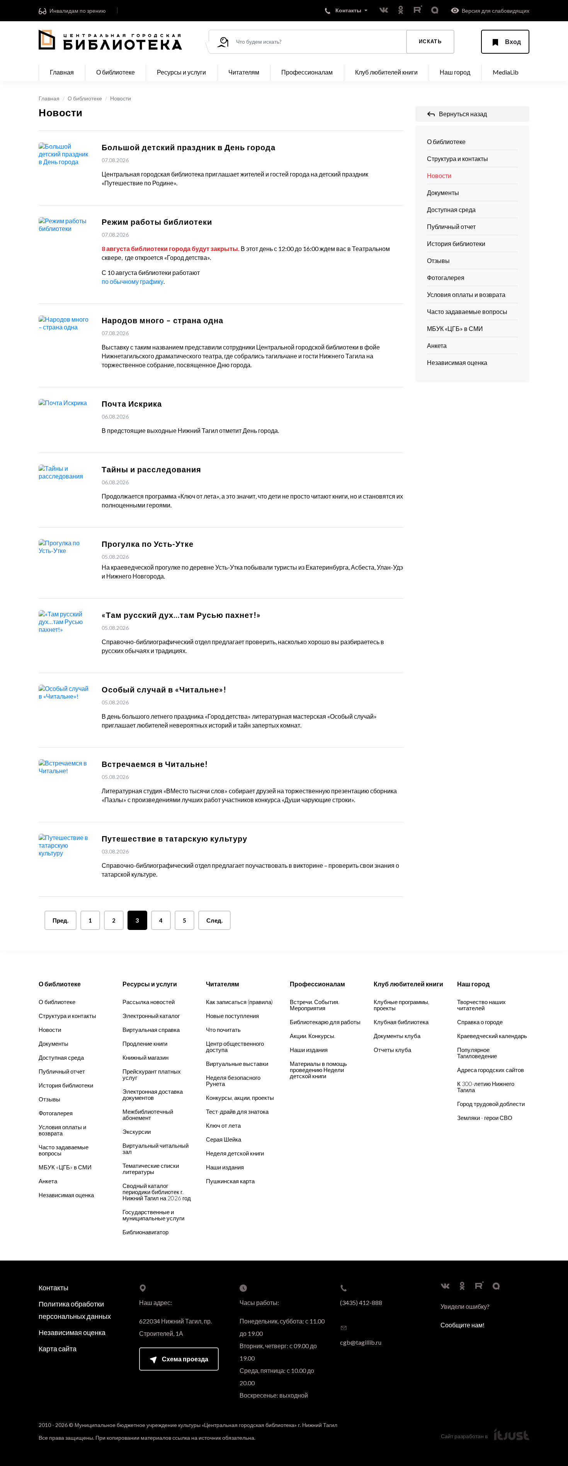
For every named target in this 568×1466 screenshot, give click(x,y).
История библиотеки (456, 243)
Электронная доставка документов (152, 1094)
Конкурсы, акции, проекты (240, 1097)
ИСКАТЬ (430, 41)
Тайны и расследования (151, 469)
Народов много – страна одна (162, 320)
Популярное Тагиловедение (477, 1053)
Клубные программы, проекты (401, 1005)
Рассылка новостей (148, 1002)
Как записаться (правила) (239, 1002)
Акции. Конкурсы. (312, 1036)
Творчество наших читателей (481, 1005)
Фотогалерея (445, 277)
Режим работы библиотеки (157, 221)
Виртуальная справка (151, 1030)
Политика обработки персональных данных (75, 1310)
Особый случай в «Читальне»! (164, 689)
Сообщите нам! (462, 1325)
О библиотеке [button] (115, 72)
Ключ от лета (223, 1125)
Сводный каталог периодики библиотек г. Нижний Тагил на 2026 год (156, 1192)
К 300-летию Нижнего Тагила (485, 1087)
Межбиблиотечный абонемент (147, 1114)
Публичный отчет (451, 226)
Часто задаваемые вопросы (467, 311)
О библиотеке (85, 98)
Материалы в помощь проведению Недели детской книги (318, 1069)
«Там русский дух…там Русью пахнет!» (181, 614)
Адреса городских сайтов (490, 1070)
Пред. (60, 920)
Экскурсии (136, 1131)
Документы (443, 192)
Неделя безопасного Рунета (233, 1080)
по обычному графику (132, 281)
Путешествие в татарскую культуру (174, 838)
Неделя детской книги (235, 1153)
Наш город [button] (455, 72)
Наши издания (225, 1167)
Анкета (437, 345)
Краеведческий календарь (492, 1036)
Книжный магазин (145, 1057)
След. (214, 920)
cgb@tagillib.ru (360, 1342)
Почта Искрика (132, 403)
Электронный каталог (151, 1016)
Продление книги (144, 1043)
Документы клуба (397, 1036)
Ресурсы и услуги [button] (181, 72)
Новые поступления (232, 1016)
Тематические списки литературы (150, 1168)
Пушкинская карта (230, 1181)
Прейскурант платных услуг (151, 1074)
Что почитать (223, 1030)
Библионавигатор (145, 1232)
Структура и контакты (457, 158)
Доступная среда (451, 209)
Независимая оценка (457, 362)
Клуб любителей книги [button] (386, 72)
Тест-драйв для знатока (237, 1111)
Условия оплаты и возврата (466, 294)
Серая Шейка (223, 1139)
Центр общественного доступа (235, 1046)
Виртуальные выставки (237, 1063)
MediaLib (506, 72)
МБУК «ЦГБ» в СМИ (455, 328)
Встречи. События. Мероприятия (314, 1005)
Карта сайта (58, 1348)
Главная (62, 72)
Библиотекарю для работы (325, 1022)
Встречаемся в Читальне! (155, 764)
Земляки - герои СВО (484, 1118)
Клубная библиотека (401, 1022)
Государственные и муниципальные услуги (153, 1215)
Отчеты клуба (392, 1050)
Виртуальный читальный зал (155, 1148)
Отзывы (438, 260)
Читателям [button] (243, 72)
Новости (439, 175)
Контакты (53, 1287)
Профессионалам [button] (307, 72)
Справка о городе (480, 1022)
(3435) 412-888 (361, 1302)
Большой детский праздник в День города (188, 147)
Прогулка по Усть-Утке (148, 543)
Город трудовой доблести (491, 1104)
